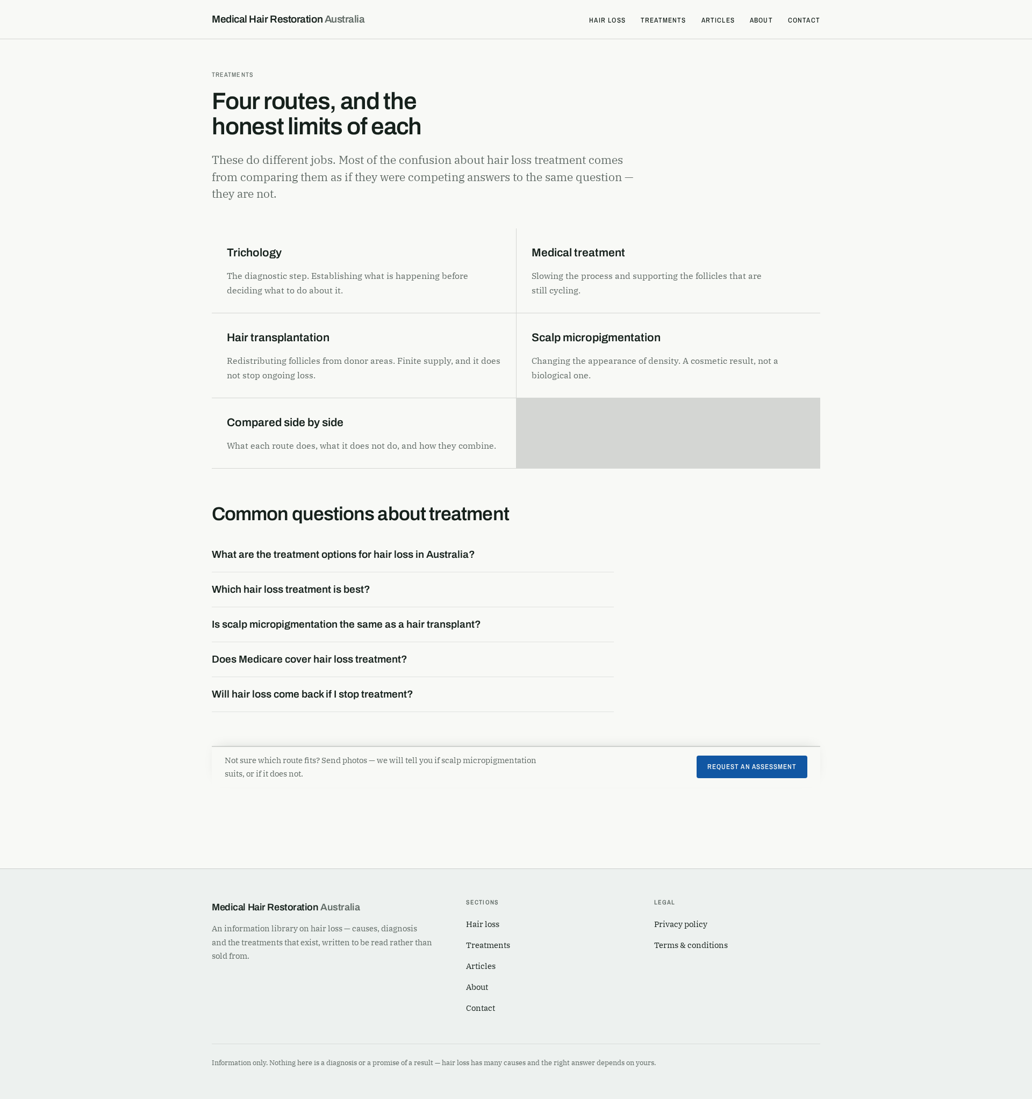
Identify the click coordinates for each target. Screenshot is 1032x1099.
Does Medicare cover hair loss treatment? (309, 659)
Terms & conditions (691, 945)
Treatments (663, 20)
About (761, 20)
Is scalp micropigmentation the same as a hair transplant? (346, 624)
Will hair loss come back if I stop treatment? (312, 694)
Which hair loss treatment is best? (291, 589)
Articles (718, 20)
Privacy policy (680, 924)
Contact (804, 20)
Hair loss (607, 20)
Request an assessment (752, 766)
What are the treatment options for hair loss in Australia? (343, 554)
